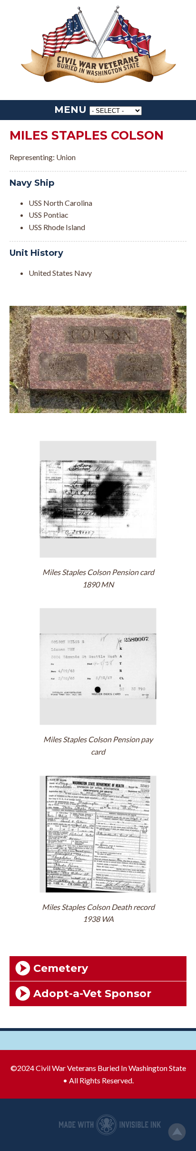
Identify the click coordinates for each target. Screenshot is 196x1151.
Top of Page (177, 1132)
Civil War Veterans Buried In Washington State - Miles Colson (98, 45)
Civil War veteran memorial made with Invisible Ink (109, 1124)
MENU (70, 109)
